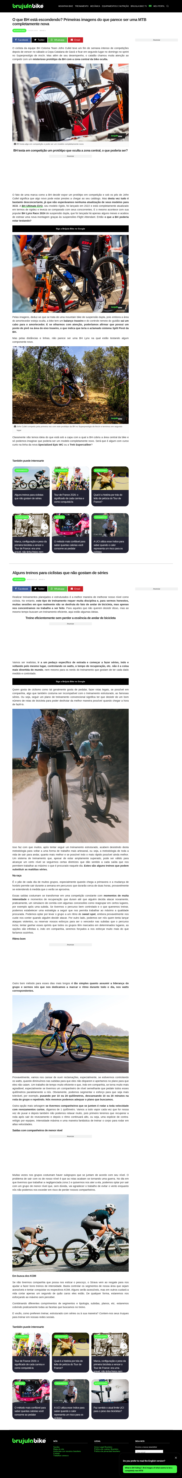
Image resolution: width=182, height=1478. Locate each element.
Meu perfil (159, 6)
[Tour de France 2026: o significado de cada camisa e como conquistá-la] (70, 489)
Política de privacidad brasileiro (107, 1451)
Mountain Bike (19, 30)
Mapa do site (58, 1449)
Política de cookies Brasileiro (106, 1449)
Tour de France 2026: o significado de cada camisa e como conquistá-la (69, 498)
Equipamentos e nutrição (115, 6)
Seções (56, 1447)
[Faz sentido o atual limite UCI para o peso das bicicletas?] (110, 1402)
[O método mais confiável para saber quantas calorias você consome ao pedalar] (70, 536)
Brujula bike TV (139, 6)
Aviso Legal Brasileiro (103, 1447)
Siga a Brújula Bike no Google (70, 229)
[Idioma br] (150, 6)
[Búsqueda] (167, 6)
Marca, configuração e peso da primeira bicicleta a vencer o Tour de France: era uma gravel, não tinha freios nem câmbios (31, 548)
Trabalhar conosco (61, 1456)
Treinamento (81, 6)
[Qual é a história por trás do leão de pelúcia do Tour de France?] (110, 489)
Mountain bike (65, 6)
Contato (56, 1453)
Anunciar (70, 156)
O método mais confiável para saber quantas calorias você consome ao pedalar (69, 545)
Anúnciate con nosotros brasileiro (67, 1451)
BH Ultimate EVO (32, 205)
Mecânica (95, 6)
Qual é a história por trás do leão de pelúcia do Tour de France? (108, 498)
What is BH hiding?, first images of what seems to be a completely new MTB (148, 1469)
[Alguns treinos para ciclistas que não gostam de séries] (31, 489)
